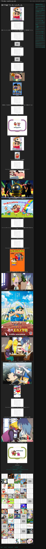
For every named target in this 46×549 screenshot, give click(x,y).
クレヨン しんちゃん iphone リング (40, 16)
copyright (42, 1)
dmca (31, 1)
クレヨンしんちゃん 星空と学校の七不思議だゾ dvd (40, 11)
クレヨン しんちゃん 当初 (39, 37)
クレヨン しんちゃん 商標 (39, 20)
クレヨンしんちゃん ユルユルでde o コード (40, 41)
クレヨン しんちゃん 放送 (39, 35)
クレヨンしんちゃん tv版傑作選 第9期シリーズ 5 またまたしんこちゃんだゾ (17, 469)
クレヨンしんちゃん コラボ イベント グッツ (40, 29)
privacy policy (38, 1)
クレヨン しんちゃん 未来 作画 (40, 22)
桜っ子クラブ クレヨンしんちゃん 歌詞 (40, 24)
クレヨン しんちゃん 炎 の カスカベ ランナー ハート (40, 18)
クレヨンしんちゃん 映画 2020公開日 (40, 7)
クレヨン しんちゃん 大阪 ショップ (40, 33)
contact (33, 1)
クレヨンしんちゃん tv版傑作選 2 (17, 471)
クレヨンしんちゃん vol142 (17, 472)
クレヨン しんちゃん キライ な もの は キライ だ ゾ (40, 43)
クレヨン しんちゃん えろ (8, 1)
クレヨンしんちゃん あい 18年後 (17, 466)
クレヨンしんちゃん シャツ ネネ (40, 45)
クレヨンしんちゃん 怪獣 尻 (40, 31)
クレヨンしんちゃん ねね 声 (40, 38)
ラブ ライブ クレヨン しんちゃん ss (40, 13)
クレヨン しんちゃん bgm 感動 (40, 47)
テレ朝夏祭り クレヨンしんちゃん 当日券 (40, 27)
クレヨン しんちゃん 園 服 (39, 8)
